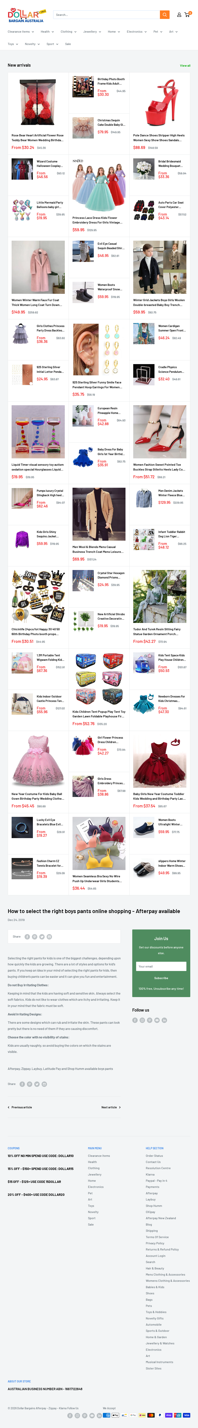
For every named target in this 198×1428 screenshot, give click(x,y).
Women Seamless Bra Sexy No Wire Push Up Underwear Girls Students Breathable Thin (96, 878)
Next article (109, 1107)
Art (171, 31)
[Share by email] (49, 937)
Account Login (156, 1255)
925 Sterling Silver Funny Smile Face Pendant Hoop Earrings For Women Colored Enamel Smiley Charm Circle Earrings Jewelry (97, 385)
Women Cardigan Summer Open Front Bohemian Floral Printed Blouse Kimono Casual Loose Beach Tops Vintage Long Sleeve (171, 328)
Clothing (66, 31)
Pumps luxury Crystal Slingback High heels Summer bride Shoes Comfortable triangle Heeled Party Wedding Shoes (51, 493)
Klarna (150, 1174)
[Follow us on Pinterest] (149, 1020)
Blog (149, 1224)
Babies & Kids (155, 1287)
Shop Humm (154, 1205)
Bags (149, 1299)
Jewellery (90, 31)
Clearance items (19, 31)
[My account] (179, 15)
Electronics (135, 31)
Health (45, 31)
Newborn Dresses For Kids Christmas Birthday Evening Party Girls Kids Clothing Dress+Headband (171, 699)
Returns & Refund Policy (162, 1249)
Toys (11, 44)
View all (185, 65)
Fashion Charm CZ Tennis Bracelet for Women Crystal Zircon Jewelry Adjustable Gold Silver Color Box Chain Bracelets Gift (50, 863)
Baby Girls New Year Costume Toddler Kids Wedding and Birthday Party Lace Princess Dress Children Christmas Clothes (159, 796)
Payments (152, 1186)
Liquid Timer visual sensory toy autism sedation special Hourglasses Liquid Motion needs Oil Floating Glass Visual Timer (38, 467)
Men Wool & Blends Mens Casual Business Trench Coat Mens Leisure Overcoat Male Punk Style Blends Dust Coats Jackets (98, 549)
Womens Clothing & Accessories (168, 1280)
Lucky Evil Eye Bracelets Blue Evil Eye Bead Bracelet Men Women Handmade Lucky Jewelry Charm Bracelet (49, 822)
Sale (68, 44)
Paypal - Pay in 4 (156, 1180)
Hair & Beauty (155, 1268)
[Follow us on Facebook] (135, 1020)
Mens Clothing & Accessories (165, 1274)
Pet (156, 31)
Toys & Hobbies (156, 1312)
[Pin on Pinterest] (34, 937)
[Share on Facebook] (27, 937)
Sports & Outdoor (157, 1330)
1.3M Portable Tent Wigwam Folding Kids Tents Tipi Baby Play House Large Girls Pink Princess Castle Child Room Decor (50, 657)
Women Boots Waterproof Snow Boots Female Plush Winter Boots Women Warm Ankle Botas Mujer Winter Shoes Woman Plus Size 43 (111, 287)
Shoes (150, 1293)
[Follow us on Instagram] (142, 1020)
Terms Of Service (157, 1237)
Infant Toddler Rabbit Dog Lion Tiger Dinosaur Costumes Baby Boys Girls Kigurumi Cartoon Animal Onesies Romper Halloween (171, 534)
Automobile (154, 1324)
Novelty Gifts (155, 1318)
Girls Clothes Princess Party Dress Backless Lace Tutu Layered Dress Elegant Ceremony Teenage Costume (50, 328)
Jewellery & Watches (160, 1343)
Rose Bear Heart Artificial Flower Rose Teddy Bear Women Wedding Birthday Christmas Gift (38, 138)
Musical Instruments (159, 1362)
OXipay (150, 1212)
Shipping (152, 1230)
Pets (149, 1305)
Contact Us (153, 1162)
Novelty (30, 44)
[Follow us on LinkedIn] (164, 1020)
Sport (50, 44)
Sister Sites (153, 1368)
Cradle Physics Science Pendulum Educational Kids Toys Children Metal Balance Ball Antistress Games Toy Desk (172, 369)
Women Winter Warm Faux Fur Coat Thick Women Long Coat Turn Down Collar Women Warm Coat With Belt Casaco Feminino (36, 302)
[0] (187, 14)
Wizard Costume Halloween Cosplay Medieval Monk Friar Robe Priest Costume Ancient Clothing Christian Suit (50, 164)
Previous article (22, 1107)
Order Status (154, 1155)
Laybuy (151, 1199)
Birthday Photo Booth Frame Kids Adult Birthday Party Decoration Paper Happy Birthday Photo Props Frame (111, 81)
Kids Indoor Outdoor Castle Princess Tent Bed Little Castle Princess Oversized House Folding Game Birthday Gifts (50, 699)
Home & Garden (156, 1337)
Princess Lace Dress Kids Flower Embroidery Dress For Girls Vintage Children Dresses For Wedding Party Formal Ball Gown (97, 220)
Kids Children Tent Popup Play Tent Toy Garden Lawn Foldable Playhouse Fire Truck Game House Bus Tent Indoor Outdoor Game (99, 714)
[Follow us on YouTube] (157, 1020)
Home (112, 31)
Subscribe (161, 978)
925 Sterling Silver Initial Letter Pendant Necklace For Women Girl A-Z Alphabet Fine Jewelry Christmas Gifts (51, 369)
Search (150, 1262)
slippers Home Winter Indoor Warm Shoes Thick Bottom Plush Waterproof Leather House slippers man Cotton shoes (172, 863)
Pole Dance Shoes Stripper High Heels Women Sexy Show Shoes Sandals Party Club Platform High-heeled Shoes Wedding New (159, 138)
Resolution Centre (158, 1168)
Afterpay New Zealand (161, 1218)
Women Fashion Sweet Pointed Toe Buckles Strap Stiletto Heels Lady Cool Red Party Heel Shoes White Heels (159, 467)
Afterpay (152, 1193)
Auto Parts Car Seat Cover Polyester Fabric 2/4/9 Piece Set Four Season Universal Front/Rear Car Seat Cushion (171, 205)
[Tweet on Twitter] (42, 937)
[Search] (165, 14)
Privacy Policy (155, 1243)
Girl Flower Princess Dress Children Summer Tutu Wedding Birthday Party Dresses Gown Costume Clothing (110, 740)
